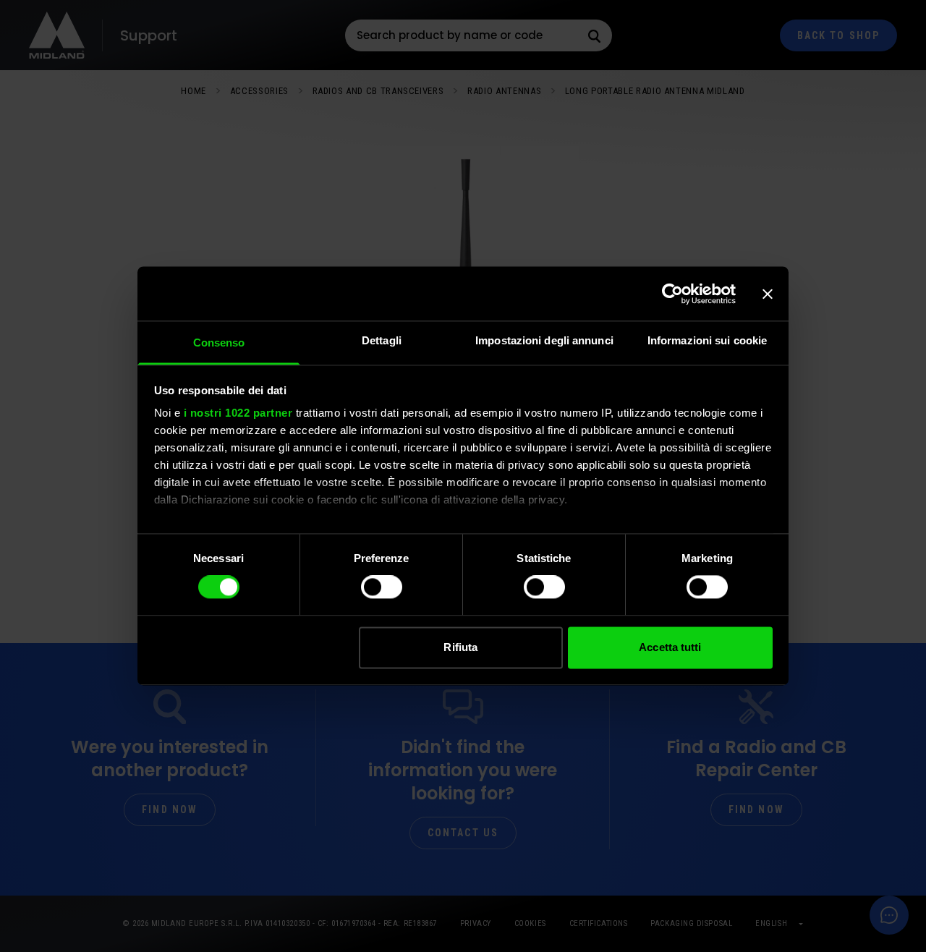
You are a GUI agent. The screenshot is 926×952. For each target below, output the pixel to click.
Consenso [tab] (219, 342)
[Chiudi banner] (768, 294)
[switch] (381, 587)
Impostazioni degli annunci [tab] (544, 340)
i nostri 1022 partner (238, 413)
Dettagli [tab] (382, 340)
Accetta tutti (670, 647)
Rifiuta (460, 647)
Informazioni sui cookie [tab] (707, 340)
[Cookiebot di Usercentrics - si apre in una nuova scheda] (672, 294)
